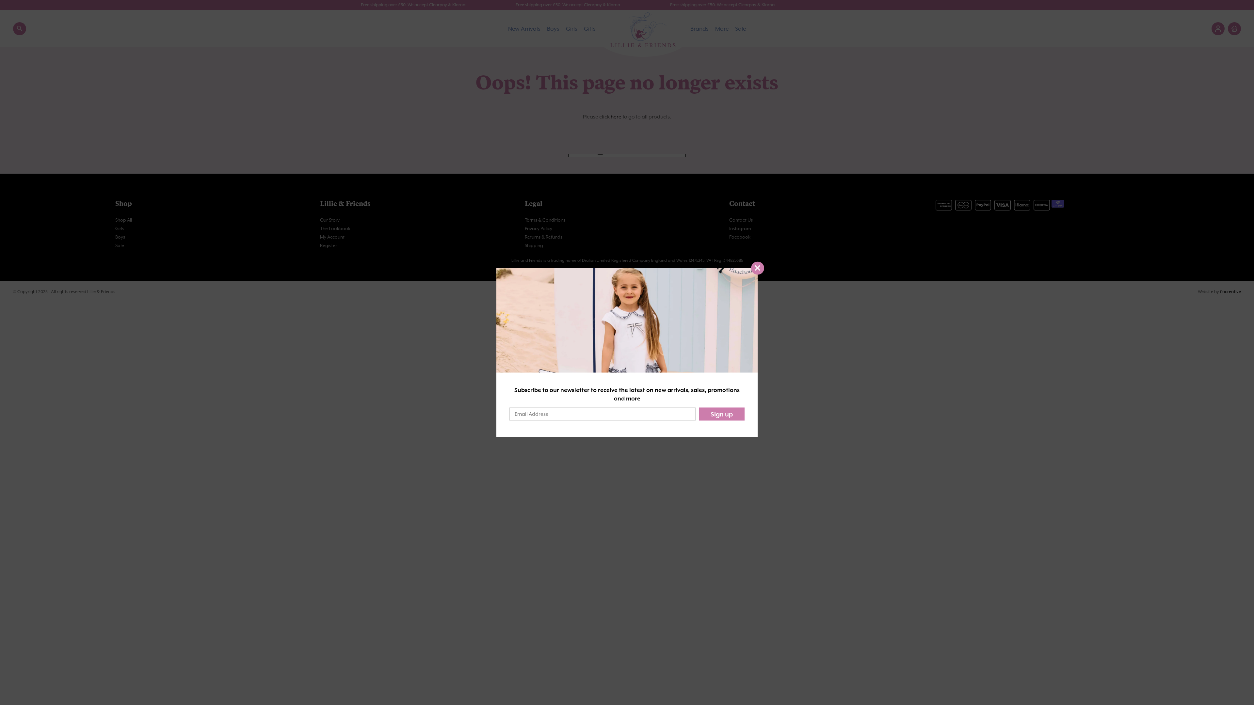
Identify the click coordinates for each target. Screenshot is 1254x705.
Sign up (722, 414)
